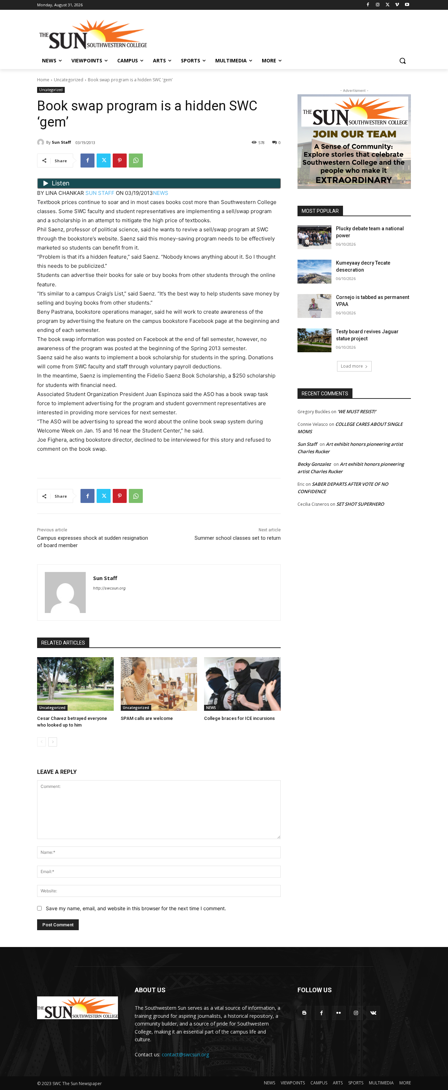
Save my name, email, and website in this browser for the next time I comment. (136, 908)
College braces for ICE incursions (239, 718)
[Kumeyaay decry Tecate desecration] (314, 272)
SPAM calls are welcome (147, 718)
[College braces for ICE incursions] (242, 684)
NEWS (160, 193)
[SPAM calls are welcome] (159, 684)
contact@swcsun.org (185, 1054)
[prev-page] (41, 742)
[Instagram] (378, 5)
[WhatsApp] (136, 161)
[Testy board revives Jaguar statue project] (314, 340)
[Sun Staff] (41, 142)
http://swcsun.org (109, 588)
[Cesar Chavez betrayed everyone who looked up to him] (75, 684)
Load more (352, 366)
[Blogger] (304, 1013)
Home (43, 80)
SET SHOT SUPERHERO (360, 504)
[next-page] (52, 742)
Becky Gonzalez (314, 464)
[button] (402, 60)
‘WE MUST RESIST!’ (356, 411)
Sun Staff (61, 142)
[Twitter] (388, 5)
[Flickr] (338, 1013)
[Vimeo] (397, 5)
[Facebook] (368, 5)
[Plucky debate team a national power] (314, 237)
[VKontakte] (373, 1013)
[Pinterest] (120, 161)
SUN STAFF (99, 193)
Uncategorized (68, 80)
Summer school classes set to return (238, 538)
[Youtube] (407, 5)
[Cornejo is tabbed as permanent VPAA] (314, 306)
